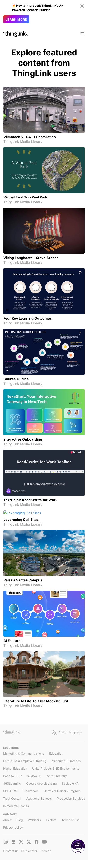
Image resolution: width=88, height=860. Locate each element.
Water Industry (56, 776)
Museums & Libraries (66, 761)
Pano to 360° (12, 776)
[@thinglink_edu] (28, 842)
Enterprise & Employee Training (25, 761)
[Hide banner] (82, 6)
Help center (29, 851)
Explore (51, 820)
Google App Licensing (41, 783)
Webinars (34, 820)
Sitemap (45, 851)
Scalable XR (70, 783)
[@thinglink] (5, 842)
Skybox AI (34, 776)
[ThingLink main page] (12, 732)
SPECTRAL (10, 791)
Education (56, 753)
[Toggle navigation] (82, 34)
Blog (20, 820)
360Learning (12, 783)
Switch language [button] (70, 732)
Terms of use (70, 820)
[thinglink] (13, 842)
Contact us (10, 851)
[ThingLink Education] (44, 842)
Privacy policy (13, 827)
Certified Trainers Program (62, 791)
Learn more (16, 19)
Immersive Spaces (16, 806)
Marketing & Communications (23, 753)
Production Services (71, 798)
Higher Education (15, 768)
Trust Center (12, 798)
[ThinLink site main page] (15, 34)
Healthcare (31, 791)
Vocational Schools (39, 798)
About (7, 820)
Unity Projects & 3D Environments (55, 768)
